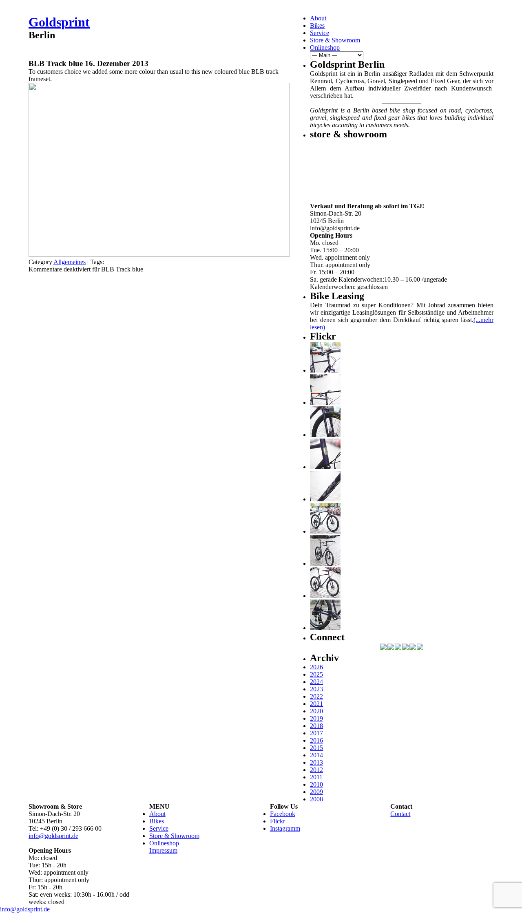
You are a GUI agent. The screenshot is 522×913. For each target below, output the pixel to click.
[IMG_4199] (325, 531)
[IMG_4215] (325, 370)
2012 (316, 769)
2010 (316, 784)
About (318, 18)
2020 (316, 711)
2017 (316, 733)
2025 (316, 674)
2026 (316, 667)
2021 (316, 703)
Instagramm (285, 828)
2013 (316, 762)
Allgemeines (69, 261)
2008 (316, 799)
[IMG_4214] (325, 402)
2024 (316, 681)
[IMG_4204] (325, 563)
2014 (316, 755)
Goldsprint (59, 22)
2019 (316, 718)
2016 (316, 740)
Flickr (277, 821)
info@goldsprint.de (53, 835)
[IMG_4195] (325, 627)
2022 (316, 696)
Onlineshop (325, 47)
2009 (316, 791)
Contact (400, 813)
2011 (316, 777)
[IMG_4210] (325, 466)
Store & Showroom (335, 40)
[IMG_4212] (325, 434)
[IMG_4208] (325, 499)
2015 (316, 747)
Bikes (317, 25)
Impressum (163, 850)
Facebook (282, 813)
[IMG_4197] (325, 595)
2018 (316, 725)
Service (319, 32)
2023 (316, 689)
